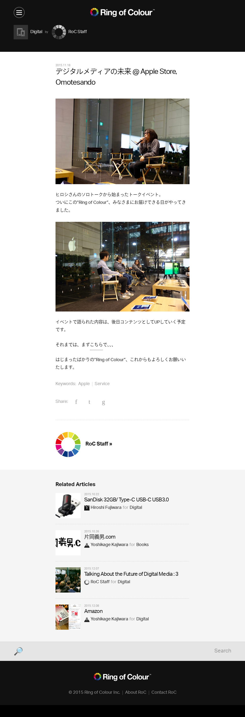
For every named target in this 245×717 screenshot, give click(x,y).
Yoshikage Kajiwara (109, 545)
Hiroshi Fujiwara (106, 507)
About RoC (135, 692)
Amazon (93, 611)
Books (142, 545)
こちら (96, 345)
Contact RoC (164, 692)
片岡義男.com (99, 537)
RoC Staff (100, 582)
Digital (136, 507)
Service (102, 384)
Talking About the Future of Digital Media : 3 (131, 574)
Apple (84, 384)
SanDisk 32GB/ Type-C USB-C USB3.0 (126, 500)
